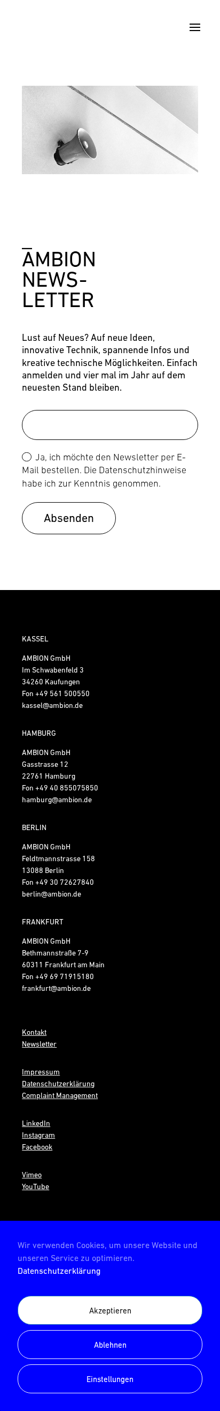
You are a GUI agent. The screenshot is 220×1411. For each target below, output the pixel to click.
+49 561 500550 (62, 693)
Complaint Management (60, 1095)
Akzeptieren (110, 1310)
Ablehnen (110, 1344)
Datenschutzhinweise (142, 470)
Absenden (69, 518)
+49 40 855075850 (66, 787)
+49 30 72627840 (64, 882)
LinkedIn (36, 1123)
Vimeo (32, 1174)
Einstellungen (110, 1379)
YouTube (35, 1186)
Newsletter (39, 1044)
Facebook (37, 1147)
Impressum (41, 1071)
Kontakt (34, 1032)
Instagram (38, 1135)
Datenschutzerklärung (59, 1270)
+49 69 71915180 (64, 976)
